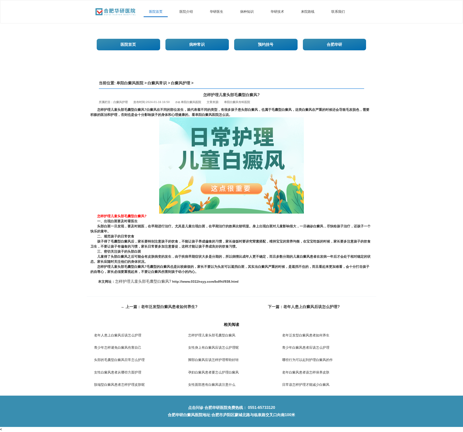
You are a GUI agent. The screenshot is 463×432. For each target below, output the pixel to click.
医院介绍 (186, 11)
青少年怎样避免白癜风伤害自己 (117, 347)
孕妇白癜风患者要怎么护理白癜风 (213, 372)
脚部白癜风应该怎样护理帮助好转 (213, 360)
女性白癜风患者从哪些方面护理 (117, 372)
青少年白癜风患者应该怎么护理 (305, 347)
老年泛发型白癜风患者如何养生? (169, 307)
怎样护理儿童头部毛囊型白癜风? (143, 281)
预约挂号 (265, 44)
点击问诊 (196, 408)
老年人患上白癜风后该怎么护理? (311, 307)
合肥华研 (334, 44)
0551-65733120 (261, 408)
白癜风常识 (157, 83)
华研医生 (216, 11)
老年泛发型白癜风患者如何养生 (305, 335)
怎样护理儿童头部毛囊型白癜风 (211, 335)
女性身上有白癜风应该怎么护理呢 (213, 347)
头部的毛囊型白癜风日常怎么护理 (119, 360)
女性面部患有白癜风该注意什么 (211, 384)
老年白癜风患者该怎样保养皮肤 (305, 372)
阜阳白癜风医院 (129, 83)
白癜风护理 (180, 83)
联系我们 (338, 11)
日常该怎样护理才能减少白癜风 (305, 384)
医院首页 (156, 11)
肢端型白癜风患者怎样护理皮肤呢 (119, 384)
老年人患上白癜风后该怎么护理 (117, 335)
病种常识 (197, 44)
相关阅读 (231, 324)
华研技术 (277, 11)
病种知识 (247, 11)
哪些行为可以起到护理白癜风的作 (307, 360)
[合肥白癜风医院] (115, 6)
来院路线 (307, 11)
